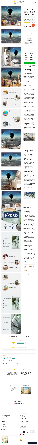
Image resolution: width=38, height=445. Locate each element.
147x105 (26, 42)
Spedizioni (3, 419)
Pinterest (4, 427)
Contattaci (3, 424)
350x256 (26, 57)
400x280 (31, 57)
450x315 (26, 59)
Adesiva (29, 38)
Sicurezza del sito (4, 416)
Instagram (5, 429)
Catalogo (21, 415)
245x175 (26, 44)
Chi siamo (3, 413)
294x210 (31, 44)
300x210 (31, 55)
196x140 (31, 42)
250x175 (26, 55)
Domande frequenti (5, 422)
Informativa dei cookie (24, 421)
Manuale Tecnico (23, 413)
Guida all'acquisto (5, 421)
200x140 (31, 53)
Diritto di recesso (23, 419)
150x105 (26, 53)
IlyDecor (24, 426)
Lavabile (29, 36)
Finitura (29, 29)
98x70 (27, 51)
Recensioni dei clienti (5, 415)
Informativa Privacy (23, 418)
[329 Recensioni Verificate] (18, 443)
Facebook (4, 426)
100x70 (31, 51)
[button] (26, 22)
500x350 (31, 59)
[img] (5, 355)
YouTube (4, 431)
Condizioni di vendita (24, 416)
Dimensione (29, 40)
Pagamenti (3, 418)
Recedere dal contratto (24, 422)
